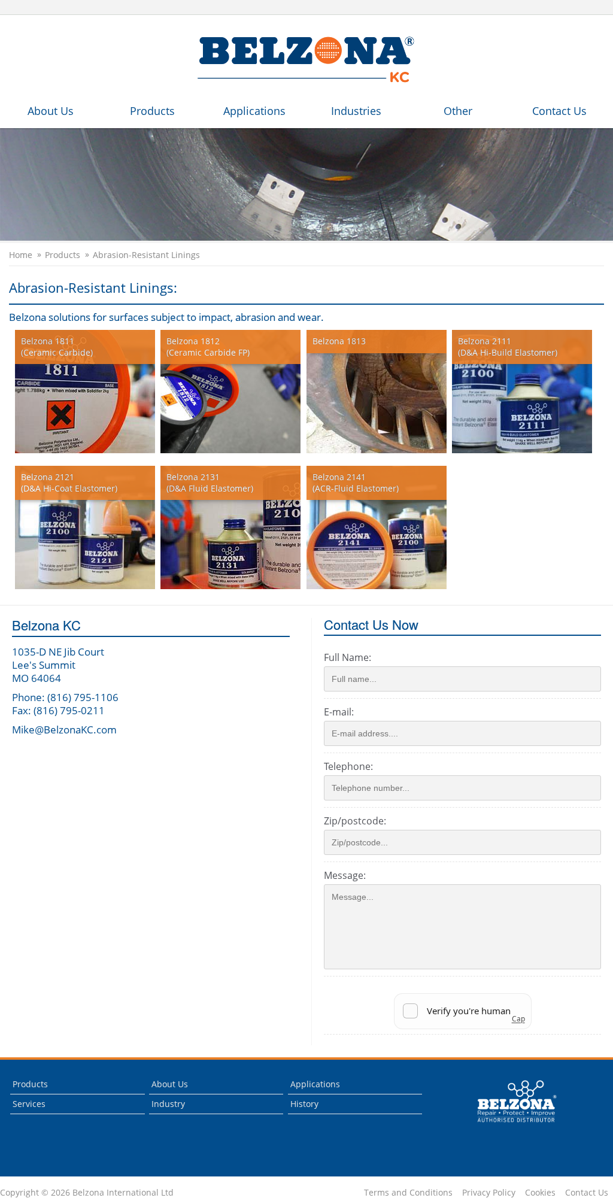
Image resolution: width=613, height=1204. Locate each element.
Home (20, 255)
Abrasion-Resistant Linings (146, 255)
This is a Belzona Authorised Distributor (508, 1125)
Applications (254, 111)
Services (29, 1103)
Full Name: (347, 657)
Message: (345, 875)
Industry (168, 1103)
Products (152, 111)
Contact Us (559, 111)
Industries (356, 111)
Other (458, 111)
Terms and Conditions (408, 1192)
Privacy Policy (488, 1192)
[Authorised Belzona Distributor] (306, 59)
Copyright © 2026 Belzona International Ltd (87, 1192)
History (304, 1103)
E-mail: (339, 712)
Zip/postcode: (355, 821)
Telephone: (348, 766)
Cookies (540, 1192)
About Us (51, 111)
